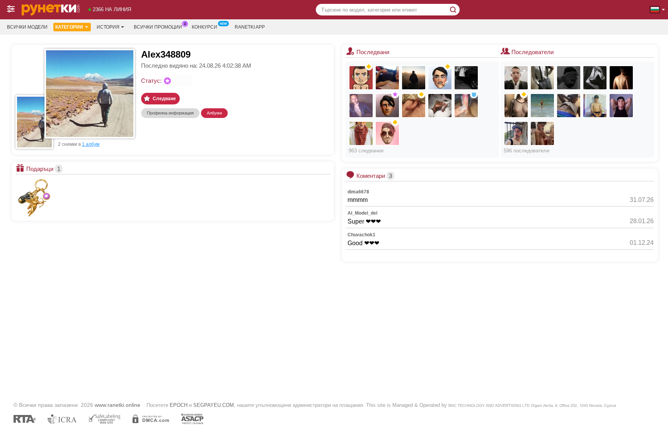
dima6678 (358, 192)
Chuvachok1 (361, 234)
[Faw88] (413, 105)
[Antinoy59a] (387, 105)
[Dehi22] (466, 105)
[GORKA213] (440, 77)
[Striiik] (595, 77)
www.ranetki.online (117, 405)
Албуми (214, 113)
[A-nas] (361, 77)
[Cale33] (542, 105)
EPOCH (178, 405)
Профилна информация (170, 113)
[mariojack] (361, 105)
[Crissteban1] (621, 77)
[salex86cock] (361, 133)
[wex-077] (595, 105)
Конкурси (204, 27)
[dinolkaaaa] (516, 105)
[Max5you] (440, 105)
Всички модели (27, 27)
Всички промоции (158, 27)
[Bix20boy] (516, 77)
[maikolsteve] (542, 133)
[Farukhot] (568, 77)
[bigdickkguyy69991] (542, 77)
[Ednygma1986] (516, 133)
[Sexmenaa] (413, 77)
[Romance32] (387, 77)
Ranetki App (250, 27)
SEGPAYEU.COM (213, 405)
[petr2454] (387, 133)
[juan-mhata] (568, 105)
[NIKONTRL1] (466, 77)
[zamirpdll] (621, 105)
